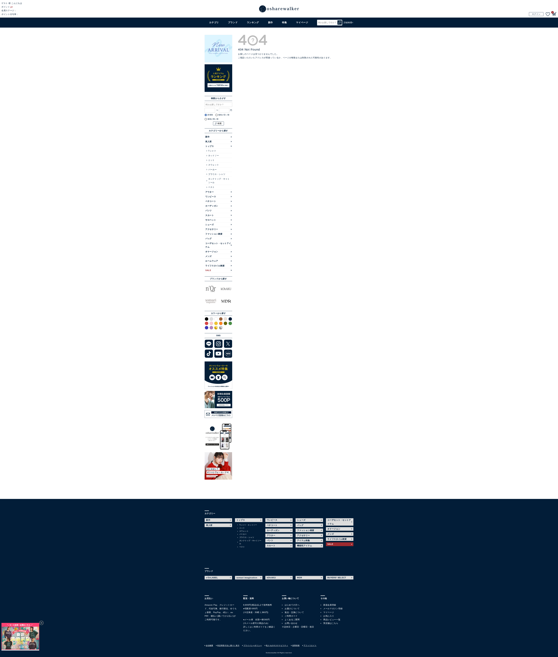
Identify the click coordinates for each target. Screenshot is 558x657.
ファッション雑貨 (213, 234)
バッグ (208, 238)
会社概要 (209, 646)
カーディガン (211, 206)
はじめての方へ (292, 605)
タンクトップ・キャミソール (219, 181)
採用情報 (296, 646)
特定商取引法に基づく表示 (228, 646)
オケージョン (211, 251)
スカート (209, 215)
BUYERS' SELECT (336, 577)
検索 (339, 22)
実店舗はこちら (330, 623)
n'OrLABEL (212, 577)
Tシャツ (212, 151)
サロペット (210, 220)
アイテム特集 (303, 540)
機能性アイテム (304, 545)
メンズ (208, 256)
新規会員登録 (329, 605)
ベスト (211, 187)
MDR (299, 577)
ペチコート (210, 201)
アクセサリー (211, 229)
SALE (208, 270)
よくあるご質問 (292, 619)
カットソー (213, 155)
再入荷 (208, 141)
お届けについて (292, 608)
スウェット (213, 165)
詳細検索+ (349, 22)
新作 (270, 22)
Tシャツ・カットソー (248, 525)
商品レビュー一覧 (331, 619)
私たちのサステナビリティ (277, 646)
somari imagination (246, 577)
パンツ (208, 210)
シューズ (209, 224)
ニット (211, 160)
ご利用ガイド (258, 627)
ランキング (253, 22)
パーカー (212, 169)
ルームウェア (211, 261)
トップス (209, 146)
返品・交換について (294, 612)
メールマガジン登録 (333, 608)
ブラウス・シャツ (216, 174)
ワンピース (210, 196)
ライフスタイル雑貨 (215, 265)
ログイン (536, 14)
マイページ (328, 612)
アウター (209, 192)
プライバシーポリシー (252, 646)
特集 (284, 22)
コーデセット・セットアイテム (218, 245)
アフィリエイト (310, 646)
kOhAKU (271, 577)
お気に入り (328, 616)
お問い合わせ (291, 623)
